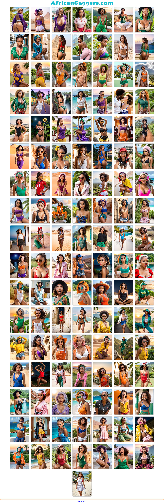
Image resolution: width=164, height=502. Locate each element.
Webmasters (82, 501)
